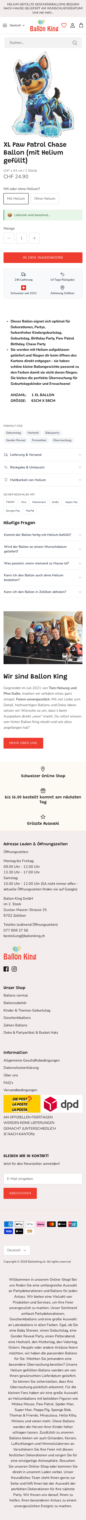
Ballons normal (16, 995)
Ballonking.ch (36, 1262)
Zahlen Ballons (15, 1025)
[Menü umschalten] (5, 25)
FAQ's (8, 1082)
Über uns (11, 1075)
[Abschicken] (74, 43)
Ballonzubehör (15, 1003)
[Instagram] (14, 969)
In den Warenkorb (43, 257)
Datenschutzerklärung (21, 1067)
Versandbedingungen (20, 1090)
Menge (9, 228)
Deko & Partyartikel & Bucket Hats (31, 1032)
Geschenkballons (17, 1017)
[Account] (71, 25)
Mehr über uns (23, 743)
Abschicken (20, 1193)
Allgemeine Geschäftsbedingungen (32, 1060)
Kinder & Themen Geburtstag (27, 1010)
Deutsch (15, 25)
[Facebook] (6, 969)
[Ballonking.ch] (44, 25)
